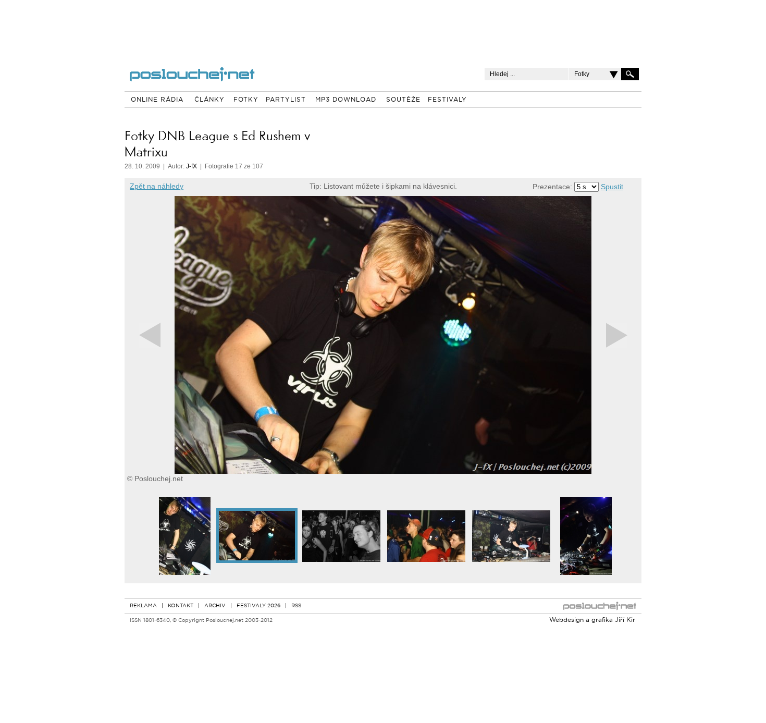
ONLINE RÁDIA (157, 100)
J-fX (191, 166)
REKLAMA (143, 606)
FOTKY (245, 100)
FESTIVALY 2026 (258, 606)
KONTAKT (180, 606)
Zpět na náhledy (156, 186)
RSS (296, 606)
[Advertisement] (383, 26)
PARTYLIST (286, 100)
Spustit (612, 186)
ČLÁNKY (209, 100)
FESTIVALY (447, 100)
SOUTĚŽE (403, 100)
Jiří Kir (625, 620)
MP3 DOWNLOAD (345, 100)
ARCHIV (215, 606)
